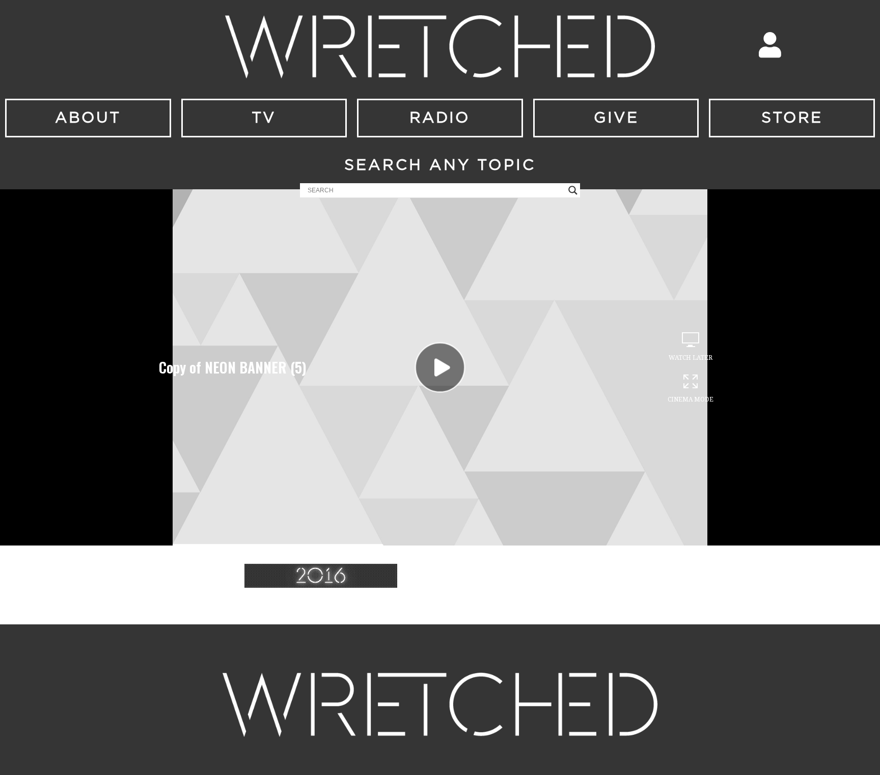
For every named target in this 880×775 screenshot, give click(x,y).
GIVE (616, 118)
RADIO (439, 118)
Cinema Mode (690, 399)
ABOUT (88, 118)
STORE (791, 118)
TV (264, 118)
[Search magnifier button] (573, 190)
